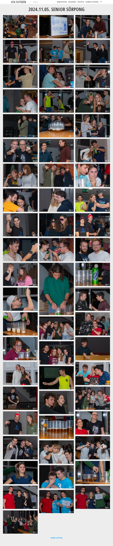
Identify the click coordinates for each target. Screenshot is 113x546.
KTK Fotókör (18, 2)
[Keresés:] (39, 2)
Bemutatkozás (62, 2)
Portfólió (80, 2)
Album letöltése (56, 538)
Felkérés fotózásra (92, 2)
